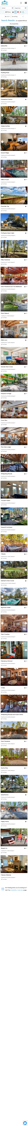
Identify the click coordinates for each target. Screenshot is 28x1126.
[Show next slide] (26, 35)
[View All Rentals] (13, 12)
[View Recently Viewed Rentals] (20, 12)
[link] (14, 38)
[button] (26, 3)
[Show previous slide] (2, 35)
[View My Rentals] (18, 12)
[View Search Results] (15, 12)
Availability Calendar (16, 890)
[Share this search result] (23, 12)
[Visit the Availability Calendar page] (2, 889)
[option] (7, 16)
